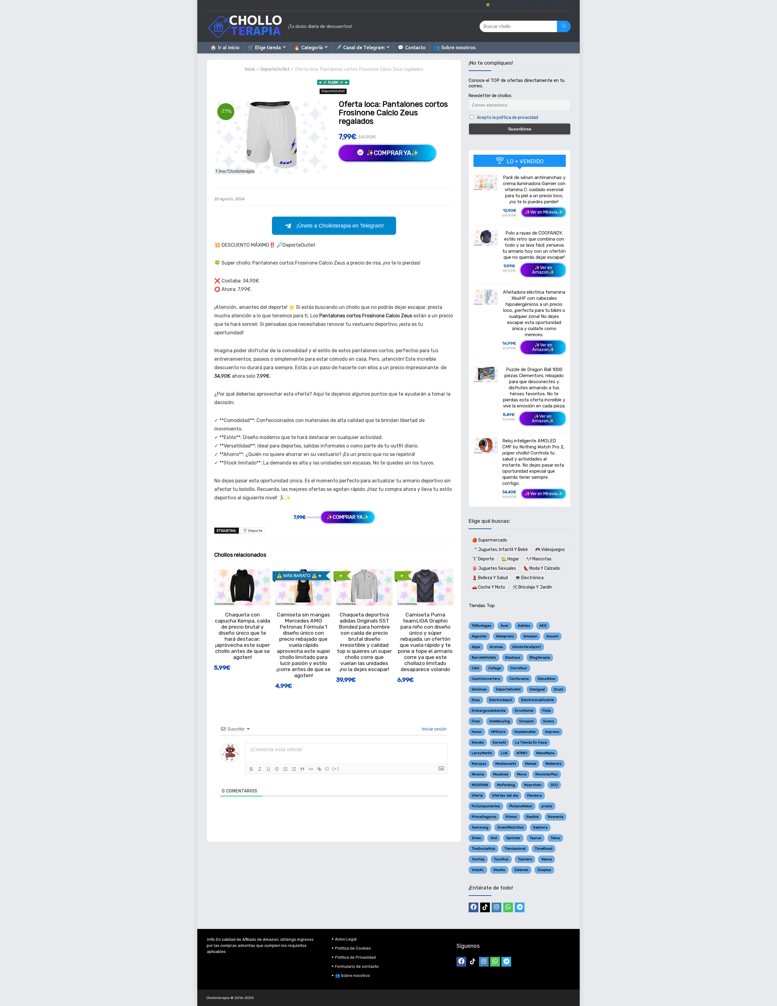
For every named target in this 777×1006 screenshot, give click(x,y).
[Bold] (251, 769)
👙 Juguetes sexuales (494, 568)
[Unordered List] (294, 769)
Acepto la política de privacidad (507, 117)
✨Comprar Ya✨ (392, 153)
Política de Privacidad (355, 957)
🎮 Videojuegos (550, 549)
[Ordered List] (285, 769)
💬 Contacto (412, 47)
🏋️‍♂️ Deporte (252, 530)
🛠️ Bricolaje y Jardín (532, 587)
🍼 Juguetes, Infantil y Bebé (500, 549)
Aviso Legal (346, 939)
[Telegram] (519, 907)
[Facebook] (473, 907)
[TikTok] (485, 907)
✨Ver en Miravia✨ (544, 212)
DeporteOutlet (275, 69)
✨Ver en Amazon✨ (543, 270)
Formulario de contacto (357, 966)
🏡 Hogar (510, 559)
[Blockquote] (302, 769)
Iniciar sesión (434, 729)
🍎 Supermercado (489, 540)
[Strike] (277, 769)
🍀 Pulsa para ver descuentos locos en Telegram (528, 5)
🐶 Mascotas (538, 559)
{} (327, 768)
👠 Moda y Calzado (541, 568)
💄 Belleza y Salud (490, 577)
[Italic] (260, 769)
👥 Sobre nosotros (455, 47)
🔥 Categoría (308, 47)
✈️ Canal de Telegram (360, 47)
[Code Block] (311, 769)
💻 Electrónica (529, 577)
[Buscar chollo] (564, 26)
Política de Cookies (353, 948)
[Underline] (268, 769)
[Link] (319, 769)
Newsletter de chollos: (490, 95)
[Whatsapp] (508, 907)
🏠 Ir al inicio (224, 47)
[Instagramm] (496, 907)
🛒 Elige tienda (264, 47)
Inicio (250, 69)
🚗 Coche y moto (488, 587)
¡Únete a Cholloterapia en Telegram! (340, 226)
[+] (335, 768)
